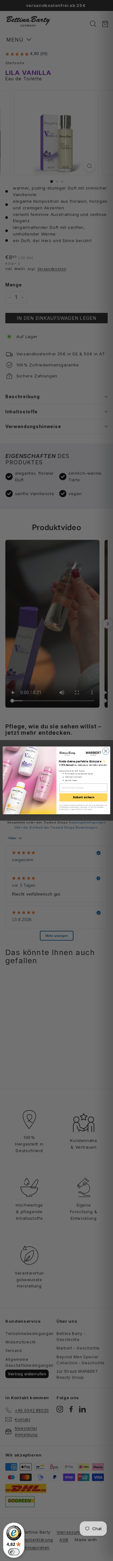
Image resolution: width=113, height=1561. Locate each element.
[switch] (13, 1551)
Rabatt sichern (83, 797)
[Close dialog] (105, 751)
